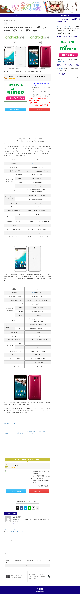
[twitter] (17, 508)
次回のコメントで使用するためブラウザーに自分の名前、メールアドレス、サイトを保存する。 (27, 561)
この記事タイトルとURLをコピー (28, 501)
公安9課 (40, 589)
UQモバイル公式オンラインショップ (66, 26)
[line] (29, 508)
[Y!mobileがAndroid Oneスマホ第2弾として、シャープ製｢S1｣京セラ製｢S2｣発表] (25, 508)
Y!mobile (14, 531)
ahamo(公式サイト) (39, 491)
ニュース (15, 529)
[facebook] (21, 508)
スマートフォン (40, 15)
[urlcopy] (37, 508)
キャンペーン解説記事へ (16, 109)
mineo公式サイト (39, 109)
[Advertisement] (27, 125)
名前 (6, 553)
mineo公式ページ (61, 61)
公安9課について (65, 15)
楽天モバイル (60, 68)
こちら (32, 163)
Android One (9, 531)
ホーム (15, 15)
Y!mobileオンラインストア (10, 423)
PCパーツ (27, 15)
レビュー (52, 15)
